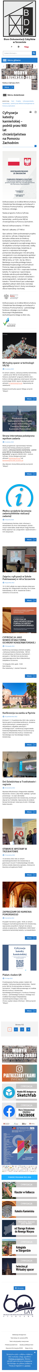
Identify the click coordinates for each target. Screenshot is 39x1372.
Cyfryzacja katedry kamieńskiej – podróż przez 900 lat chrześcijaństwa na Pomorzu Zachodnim (18, 103)
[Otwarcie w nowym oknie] (19, 1073)
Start (12, 101)
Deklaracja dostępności (19, 1335)
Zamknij (27, 1366)
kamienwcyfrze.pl (14, 458)
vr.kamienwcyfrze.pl (15, 383)
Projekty (18, 101)
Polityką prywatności (16, 1359)
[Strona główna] (19, 18)
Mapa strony (29, 1348)
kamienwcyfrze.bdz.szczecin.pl (12, 460)
